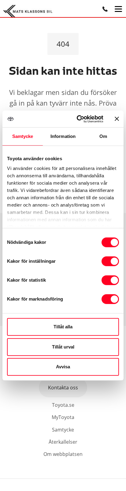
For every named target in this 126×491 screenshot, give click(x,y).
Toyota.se (63, 405)
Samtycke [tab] (22, 136)
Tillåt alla (63, 326)
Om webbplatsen (63, 454)
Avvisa (63, 366)
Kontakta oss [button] (63, 387)
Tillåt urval (63, 346)
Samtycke (63, 429)
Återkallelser (63, 442)
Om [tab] (103, 136)
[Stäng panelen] (117, 119)
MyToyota (63, 417)
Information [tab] (63, 136)
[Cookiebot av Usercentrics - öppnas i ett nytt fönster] (78, 119)
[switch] (110, 261)
